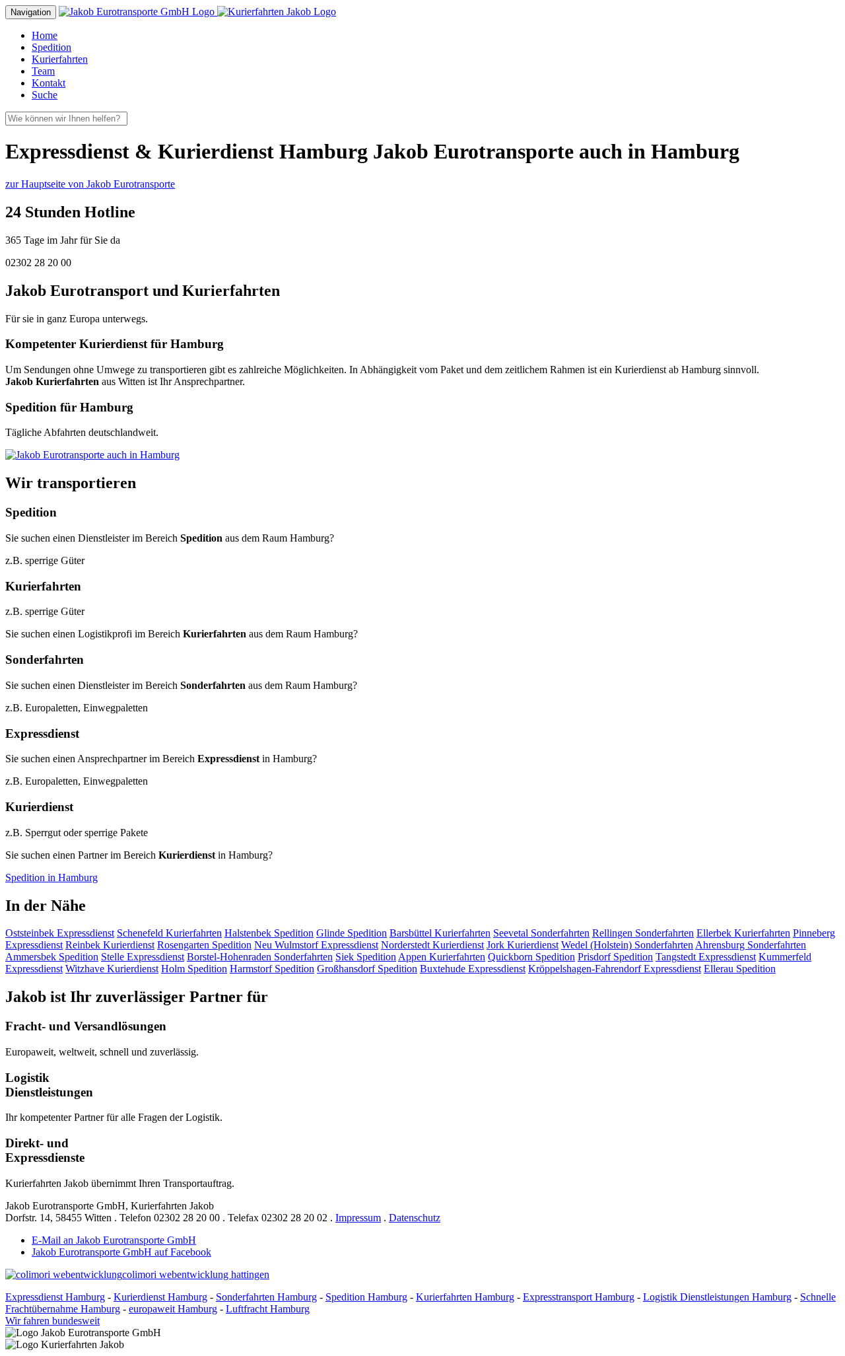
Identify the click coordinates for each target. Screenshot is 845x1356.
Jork (522, 944)
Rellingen (643, 933)
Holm (194, 968)
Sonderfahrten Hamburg (266, 1296)
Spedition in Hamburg (51, 877)
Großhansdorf (367, 968)
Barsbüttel (439, 933)
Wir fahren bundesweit (52, 1320)
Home (44, 35)
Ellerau (740, 968)
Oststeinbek (59, 933)
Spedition (51, 47)
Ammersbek (51, 956)
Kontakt (48, 83)
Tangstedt (706, 956)
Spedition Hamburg (366, 1296)
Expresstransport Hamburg (578, 1296)
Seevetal (541, 933)
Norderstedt (432, 944)
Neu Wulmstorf (316, 944)
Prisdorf (615, 956)
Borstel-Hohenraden (260, 956)
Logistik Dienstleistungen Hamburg (717, 1296)
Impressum (358, 1217)
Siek (365, 956)
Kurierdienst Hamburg (160, 1296)
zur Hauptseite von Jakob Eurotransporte (90, 184)
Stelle (142, 956)
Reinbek (109, 944)
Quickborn (531, 956)
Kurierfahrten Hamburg (465, 1296)
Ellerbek (743, 933)
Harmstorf (272, 968)
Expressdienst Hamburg (55, 1296)
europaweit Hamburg (173, 1308)
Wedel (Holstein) (627, 944)
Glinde (351, 933)
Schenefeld (169, 933)
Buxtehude (472, 968)
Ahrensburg (750, 944)
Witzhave (111, 968)
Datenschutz (414, 1217)
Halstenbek (269, 933)
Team (43, 71)
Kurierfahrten (60, 59)
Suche (44, 94)
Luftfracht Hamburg (268, 1308)
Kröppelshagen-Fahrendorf (614, 968)
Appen (441, 956)
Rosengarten (204, 944)
